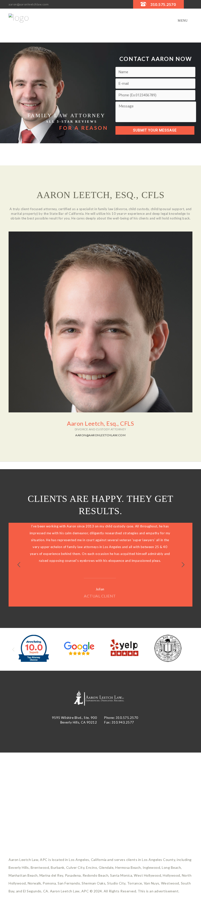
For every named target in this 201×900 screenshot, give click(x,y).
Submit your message (155, 130)
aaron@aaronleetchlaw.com (29, 4)
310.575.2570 (163, 4)
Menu (183, 20)
